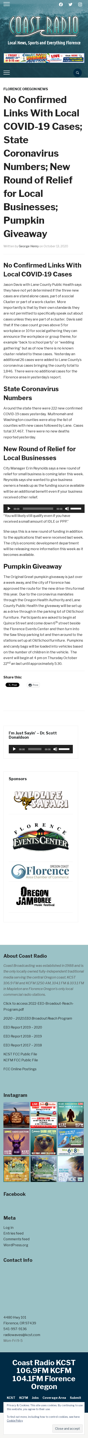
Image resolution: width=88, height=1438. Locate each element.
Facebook (14, 1194)
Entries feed (13, 1233)
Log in (8, 1228)
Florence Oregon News (25, 89)
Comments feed (16, 1239)
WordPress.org (15, 1245)
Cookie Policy (15, 1420)
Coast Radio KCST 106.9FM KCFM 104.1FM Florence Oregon (44, 1374)
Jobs (35, 1397)
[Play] (9, 509)
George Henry (29, 246)
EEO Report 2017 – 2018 (22, 1045)
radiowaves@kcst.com (21, 1335)
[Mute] (67, 509)
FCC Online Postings (20, 1069)
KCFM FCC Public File (20, 1060)
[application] (43, 508)
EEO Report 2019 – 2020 (22, 1027)
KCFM (23, 1397)
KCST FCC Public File (20, 1054)
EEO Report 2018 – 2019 (22, 1036)
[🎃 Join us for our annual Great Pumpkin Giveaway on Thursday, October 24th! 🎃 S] (16, 1115)
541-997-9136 (15, 1329)
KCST (11, 1397)
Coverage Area (54, 1397)
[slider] (76, 508)
